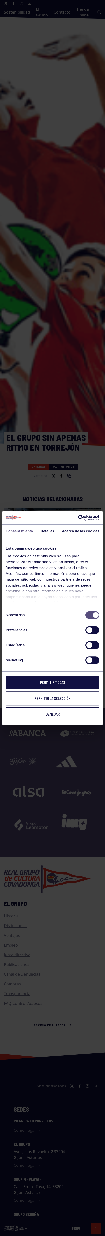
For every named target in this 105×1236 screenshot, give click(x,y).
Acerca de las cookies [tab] (80, 531)
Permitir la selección (52, 698)
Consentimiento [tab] (19, 531)
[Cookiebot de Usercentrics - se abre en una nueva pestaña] (78, 518)
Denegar (53, 714)
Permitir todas (52, 682)
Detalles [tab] (47, 531)
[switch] (92, 630)
